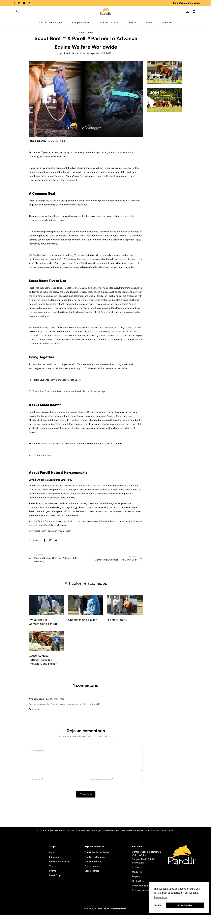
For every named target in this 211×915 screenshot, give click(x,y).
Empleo (136, 876)
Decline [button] (157, 905)
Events (148, 22)
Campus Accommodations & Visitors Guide (146, 853)
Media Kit (137, 872)
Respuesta (34, 709)
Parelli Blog (55, 875)
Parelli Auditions (93, 861)
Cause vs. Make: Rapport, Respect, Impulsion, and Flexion (43, 659)
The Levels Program (95, 857)
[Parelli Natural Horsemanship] (105, 11)
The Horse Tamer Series (97, 852)
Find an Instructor (94, 866)
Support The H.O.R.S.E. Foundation (143, 861)
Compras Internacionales (144, 890)
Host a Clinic (138, 881)
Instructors (166, 22)
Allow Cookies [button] (185, 905)
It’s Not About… (117, 619)
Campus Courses (81, 22)
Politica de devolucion (143, 885)
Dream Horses (92, 870)
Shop (131, 22)
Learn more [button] (160, 897)
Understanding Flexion (82, 619)
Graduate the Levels (109, 22)
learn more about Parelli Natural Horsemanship (81, 391)
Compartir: (34, 540)
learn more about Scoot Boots (65, 379)
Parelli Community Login (186, 2)
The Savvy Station (86, 33)
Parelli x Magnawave (59, 861)
